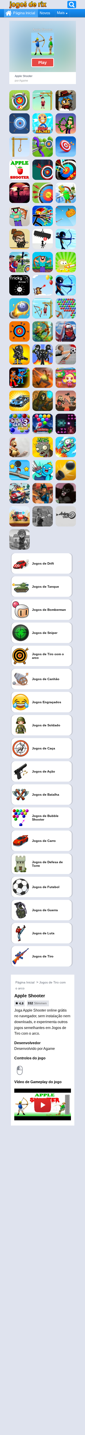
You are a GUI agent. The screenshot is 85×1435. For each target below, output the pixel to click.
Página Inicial (24, 13)
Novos (45, 13)
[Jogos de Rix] (28, 4)
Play (42, 62)
